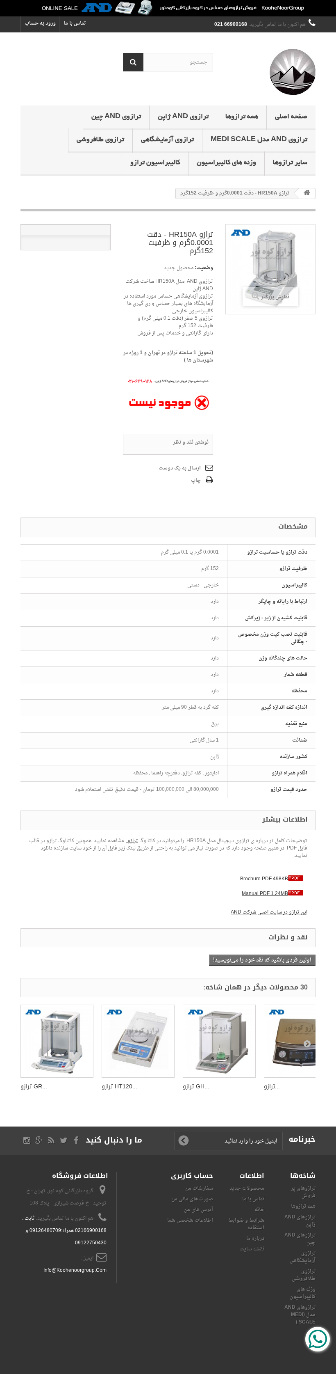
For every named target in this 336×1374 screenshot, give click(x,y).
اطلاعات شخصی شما (190, 1220)
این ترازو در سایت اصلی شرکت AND (269, 912)
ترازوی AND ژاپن (183, 117)
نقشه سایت (251, 1249)
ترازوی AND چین (116, 117)
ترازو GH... (196, 1086)
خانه (259, 1209)
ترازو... (272, 1086)
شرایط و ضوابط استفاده (246, 1224)
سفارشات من (199, 1188)
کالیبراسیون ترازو (155, 163)
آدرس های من (198, 1209)
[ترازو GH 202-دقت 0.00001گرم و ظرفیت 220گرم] (219, 1041)
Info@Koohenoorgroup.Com (75, 1270)
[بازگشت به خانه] (307, 193)
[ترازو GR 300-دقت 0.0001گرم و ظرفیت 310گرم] (56, 1041)
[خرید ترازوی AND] (168, 8)
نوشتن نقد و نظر (191, 442)
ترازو (132, 840)
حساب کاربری (192, 1175)
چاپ (196, 480)
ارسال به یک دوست (180, 468)
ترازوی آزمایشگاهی (167, 140)
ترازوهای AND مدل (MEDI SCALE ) (300, 1315)
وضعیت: (204, 268)
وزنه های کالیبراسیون (226, 163)
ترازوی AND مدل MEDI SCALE (259, 140)
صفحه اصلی (291, 117)
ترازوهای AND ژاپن (300, 1221)
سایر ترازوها (290, 163)
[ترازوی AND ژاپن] (270, 72)
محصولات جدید (246, 1188)
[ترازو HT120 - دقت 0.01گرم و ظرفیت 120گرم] (138, 1041)
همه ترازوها (241, 117)
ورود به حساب (40, 23)
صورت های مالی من (192, 1199)
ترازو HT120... (119, 1086)
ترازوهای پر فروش (303, 1192)
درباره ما (255, 1238)
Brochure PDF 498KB (264, 879)
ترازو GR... (33, 1086)
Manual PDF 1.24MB (265, 893)
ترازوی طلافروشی (100, 140)
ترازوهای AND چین (300, 1239)
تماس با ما (75, 23)
